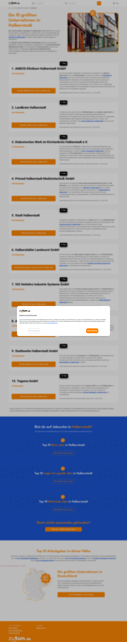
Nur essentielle (34, 331)
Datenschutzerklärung (52, 323)
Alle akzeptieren (92, 331)
